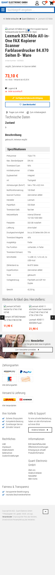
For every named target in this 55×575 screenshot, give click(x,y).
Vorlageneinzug (13, 280)
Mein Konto (32, 479)
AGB (4, 444)
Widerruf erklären (38, 430)
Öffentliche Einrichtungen (38, 447)
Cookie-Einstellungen (10, 456)
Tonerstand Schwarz (15, 252)
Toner (9, 275)
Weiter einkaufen (12, 19)
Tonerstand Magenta (15, 237)
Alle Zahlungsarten (9, 385)
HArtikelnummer (13, 170)
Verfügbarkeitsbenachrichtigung (29, 98)
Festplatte (11, 223)
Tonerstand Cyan (13, 165)
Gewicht (10, 289)
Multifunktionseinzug (15, 190)
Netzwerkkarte (12, 214)
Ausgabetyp (11, 242)
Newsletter (32, 476)
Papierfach (11, 205)
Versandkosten (7, 517)
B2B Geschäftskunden (37, 444)
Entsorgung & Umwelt (37, 450)
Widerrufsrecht (8, 450)
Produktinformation (36, 453)
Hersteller (10, 200)
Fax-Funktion (12, 247)
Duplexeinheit (12, 175)
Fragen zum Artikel (16, 112)
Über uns (31, 470)
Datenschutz (7, 453)
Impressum (6, 447)
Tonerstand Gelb (13, 209)
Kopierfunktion (12, 270)
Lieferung (10, 228)
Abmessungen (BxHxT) (16, 185)
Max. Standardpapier (15, 161)
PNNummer (11, 156)
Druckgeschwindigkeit (15, 232)
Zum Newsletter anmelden (26, 349)
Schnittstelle (11, 257)
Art (8, 180)
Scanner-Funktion (14, 195)
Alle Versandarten (9, 405)
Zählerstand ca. (13, 265)
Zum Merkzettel (29, 104)
